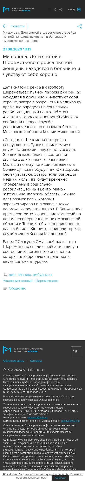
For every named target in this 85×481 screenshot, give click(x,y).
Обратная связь (13, 360)
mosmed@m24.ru (37, 417)
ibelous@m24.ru (70, 421)
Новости (18, 26)
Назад (7, 26)
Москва (24, 274)
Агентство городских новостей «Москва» (18, 9)
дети (13, 274)
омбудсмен (42, 274)
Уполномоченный (18, 280)
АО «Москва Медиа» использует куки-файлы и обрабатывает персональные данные (42, 475)
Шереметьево (46, 280)
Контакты (36, 360)
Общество (17, 288)
